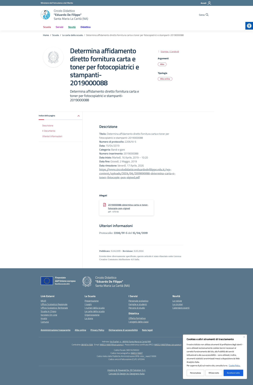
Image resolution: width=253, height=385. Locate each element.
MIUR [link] (43, 300)
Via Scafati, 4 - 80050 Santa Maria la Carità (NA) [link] (130, 341)
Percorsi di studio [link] (137, 308)
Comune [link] (45, 322)
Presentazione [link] (92, 300)
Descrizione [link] (47, 125)
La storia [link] (89, 318)
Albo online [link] (165, 78)
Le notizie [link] (177, 300)
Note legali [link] (147, 330)
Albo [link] (162, 64)
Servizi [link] (59, 27)
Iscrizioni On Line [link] (49, 315)
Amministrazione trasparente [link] (55, 330)
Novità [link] (72, 27)
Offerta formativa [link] (137, 318)
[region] (215, 356)
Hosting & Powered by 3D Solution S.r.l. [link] (126, 370)
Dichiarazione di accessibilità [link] (123, 330)
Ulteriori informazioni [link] (52, 136)
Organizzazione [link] (92, 315)
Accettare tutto (233, 372)
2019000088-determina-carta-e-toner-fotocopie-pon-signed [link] (128, 206)
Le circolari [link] (177, 304)
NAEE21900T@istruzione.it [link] (112, 344)
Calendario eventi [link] (180, 308)
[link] (249, 26)
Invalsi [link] (44, 318)
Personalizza (195, 372)
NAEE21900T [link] (137, 353)
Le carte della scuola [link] (95, 311)
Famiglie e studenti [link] (138, 304)
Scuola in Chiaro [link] (48, 311)
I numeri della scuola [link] (95, 308)
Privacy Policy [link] (97, 330)
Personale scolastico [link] (138, 300)
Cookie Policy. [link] (234, 365)
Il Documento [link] (48, 131)
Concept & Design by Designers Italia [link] (127, 373)
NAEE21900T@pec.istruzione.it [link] (167, 344)
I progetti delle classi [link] (138, 321)
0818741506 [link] (87, 344)
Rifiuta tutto (214, 372)
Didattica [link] (85, 27)
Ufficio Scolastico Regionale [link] (54, 304)
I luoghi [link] (88, 304)
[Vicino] (244, 337)
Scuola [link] (47, 27)
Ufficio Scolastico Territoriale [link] (54, 308)
